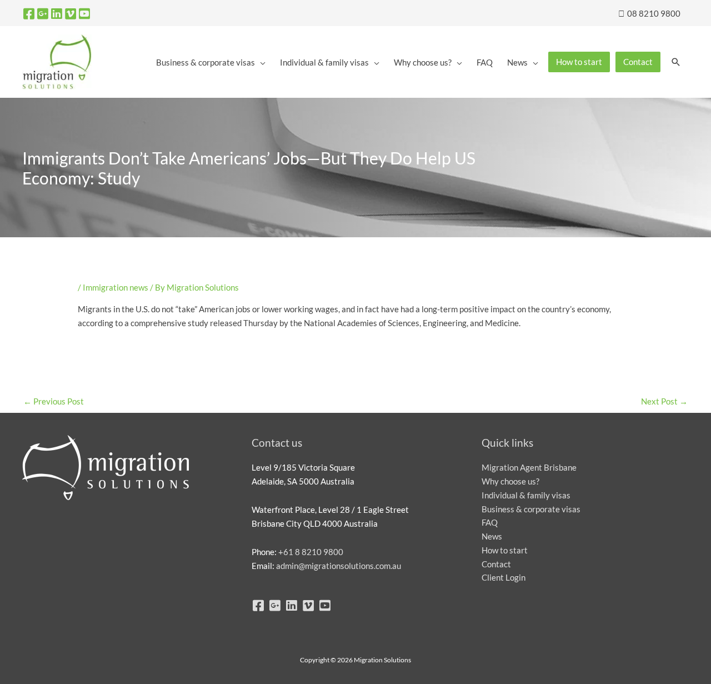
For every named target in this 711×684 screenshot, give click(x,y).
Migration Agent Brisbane (529, 467)
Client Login (503, 577)
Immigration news (115, 287)
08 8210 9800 (652, 13)
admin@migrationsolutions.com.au (338, 566)
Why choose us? (510, 481)
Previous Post (53, 401)
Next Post (664, 401)
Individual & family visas (526, 495)
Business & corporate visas (531, 509)
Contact (496, 564)
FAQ (490, 522)
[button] (676, 62)
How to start (505, 550)
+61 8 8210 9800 (310, 552)
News (492, 536)
